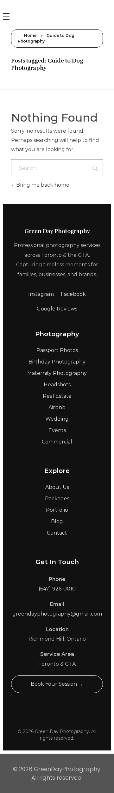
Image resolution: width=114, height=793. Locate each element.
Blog (57, 521)
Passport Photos (57, 350)
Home (30, 35)
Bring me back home (42, 185)
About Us (57, 487)
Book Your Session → (57, 684)
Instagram (41, 294)
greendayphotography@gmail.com (57, 614)
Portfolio (57, 510)
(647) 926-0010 (57, 589)
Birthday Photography (57, 362)
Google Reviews (57, 309)
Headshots (57, 385)
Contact (57, 533)
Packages (57, 499)
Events (57, 430)
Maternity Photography (57, 373)
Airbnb (57, 407)
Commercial (57, 442)
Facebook (73, 294)
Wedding (57, 419)
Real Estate (57, 396)
